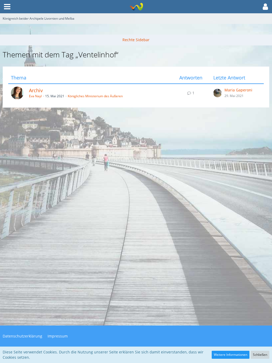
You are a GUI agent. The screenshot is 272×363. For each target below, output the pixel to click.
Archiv (36, 90)
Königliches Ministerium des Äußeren (95, 96)
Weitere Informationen (230, 354)
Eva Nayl (35, 96)
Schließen (260, 354)
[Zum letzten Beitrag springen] (217, 93)
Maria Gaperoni (238, 89)
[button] (7, 6)
